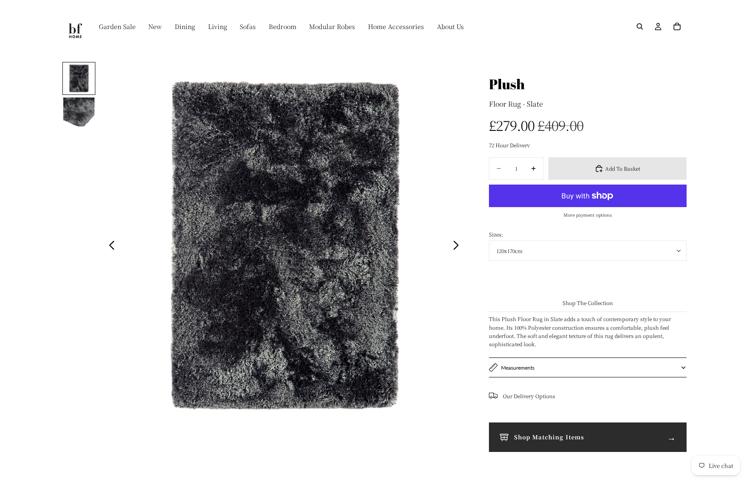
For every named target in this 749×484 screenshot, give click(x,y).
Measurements (517, 367)
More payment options (587, 214)
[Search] (639, 26)
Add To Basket (622, 168)
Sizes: (496, 234)
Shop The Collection (588, 302)
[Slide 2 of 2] (78, 113)
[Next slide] (458, 246)
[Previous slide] (109, 246)
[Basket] (677, 26)
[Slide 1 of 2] (78, 78)
